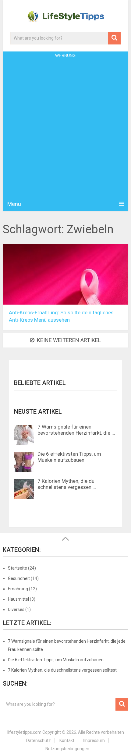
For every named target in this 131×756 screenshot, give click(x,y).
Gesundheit (19, 578)
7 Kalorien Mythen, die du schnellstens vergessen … (66, 484)
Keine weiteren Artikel (69, 340)
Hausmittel (18, 599)
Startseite (17, 568)
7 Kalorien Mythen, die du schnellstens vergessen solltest (62, 670)
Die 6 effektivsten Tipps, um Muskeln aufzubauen (69, 457)
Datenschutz (38, 740)
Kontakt (66, 740)
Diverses (16, 609)
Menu (14, 204)
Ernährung (18, 588)
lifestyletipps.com (24, 732)
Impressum (94, 740)
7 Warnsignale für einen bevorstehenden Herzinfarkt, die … (76, 430)
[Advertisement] (65, 128)
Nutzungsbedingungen (67, 748)
